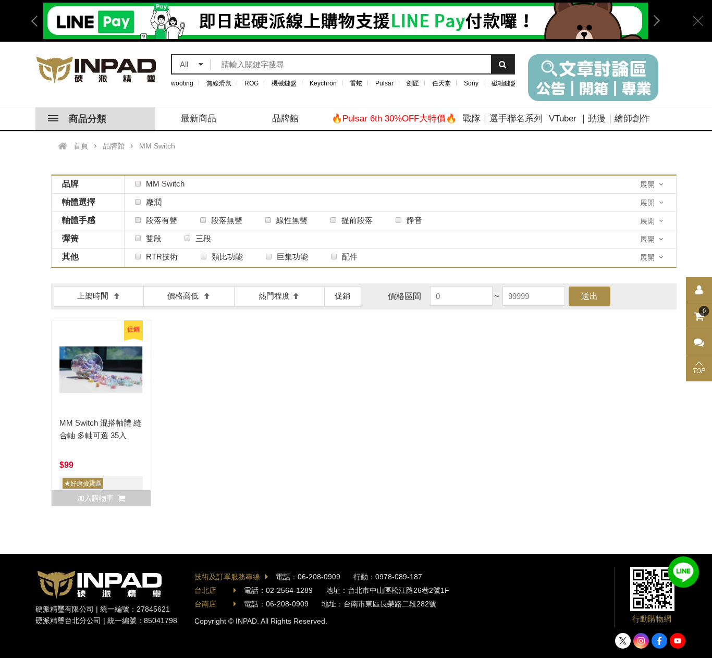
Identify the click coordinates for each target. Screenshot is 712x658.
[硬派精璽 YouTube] (677, 641)
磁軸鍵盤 (504, 83)
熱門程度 (274, 295)
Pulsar (384, 83)
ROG (251, 83)
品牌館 (285, 118)
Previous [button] (38, 21)
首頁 (80, 146)
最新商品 (198, 118)
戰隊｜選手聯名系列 (503, 118)
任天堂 (441, 83)
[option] (345, 21)
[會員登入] (699, 290)
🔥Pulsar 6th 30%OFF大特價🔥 (394, 118)
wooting (182, 83)
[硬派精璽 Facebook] (659, 641)
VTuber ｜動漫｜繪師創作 (599, 118)
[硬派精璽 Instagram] (641, 641)
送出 (589, 296)
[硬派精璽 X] (623, 641)
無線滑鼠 (218, 83)
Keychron (323, 83)
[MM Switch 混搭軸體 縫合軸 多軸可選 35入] (101, 370)
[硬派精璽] (96, 69)
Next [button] (653, 21)
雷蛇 (356, 83)
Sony (471, 83)
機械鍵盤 (284, 83)
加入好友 (683, 572)
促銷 (342, 295)
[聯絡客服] (699, 342)
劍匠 (413, 83)
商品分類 (87, 119)
